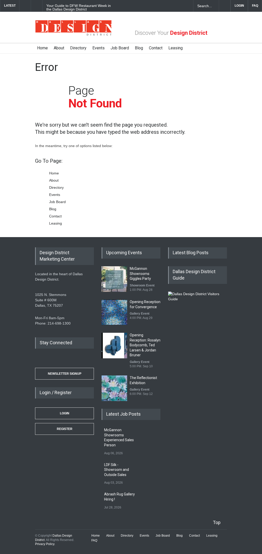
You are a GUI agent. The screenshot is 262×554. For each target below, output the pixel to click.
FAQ (255, 5)
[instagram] (176, 6)
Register (64, 429)
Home (42, 48)
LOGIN (239, 5)
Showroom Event (142, 285)
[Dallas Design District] (73, 34)
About (59, 48)
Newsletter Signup (64, 373)
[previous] (25, 5)
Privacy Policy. (45, 544)
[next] (36, 5)
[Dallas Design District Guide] (197, 299)
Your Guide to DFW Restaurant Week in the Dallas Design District (78, 7)
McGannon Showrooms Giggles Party (140, 274)
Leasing (175, 48)
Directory (78, 48)
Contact (155, 48)
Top (217, 522)
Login (64, 413)
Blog (139, 48)
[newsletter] (185, 6)
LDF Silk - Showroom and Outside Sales (116, 470)
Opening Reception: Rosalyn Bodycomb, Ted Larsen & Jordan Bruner (145, 345)
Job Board (120, 48)
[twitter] (167, 6)
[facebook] (158, 6)
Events (98, 48)
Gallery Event (139, 313)
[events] (150, 6)
